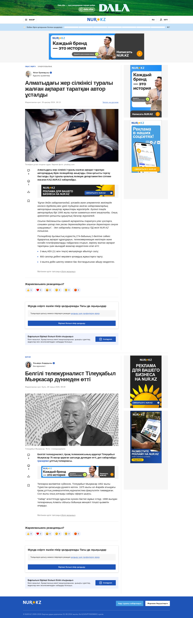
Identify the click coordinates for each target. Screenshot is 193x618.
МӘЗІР (32, 20)
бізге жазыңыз (68, 271)
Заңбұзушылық (45, 66)
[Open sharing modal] (28, 192)
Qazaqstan (43, 461)
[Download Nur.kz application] (96, 8)
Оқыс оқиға (30, 66)
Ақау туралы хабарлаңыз (129, 603)
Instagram (107, 339)
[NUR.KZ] (96, 19)
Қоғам (28, 357)
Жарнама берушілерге (157, 603)
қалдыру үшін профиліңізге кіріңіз (85, 313)
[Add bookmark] (28, 201)
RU (153, 20)
